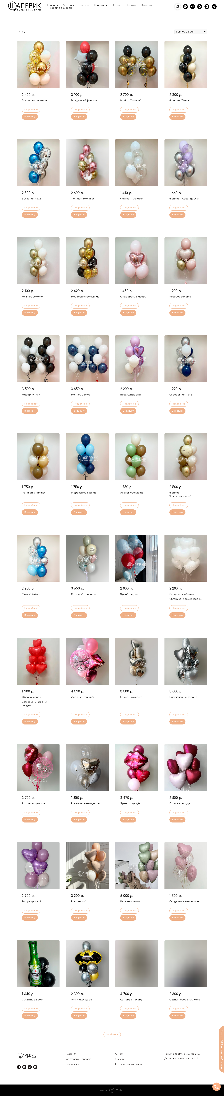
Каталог (147, 5)
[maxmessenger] (199, 6)
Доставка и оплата (76, 5)
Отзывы (130, 5)
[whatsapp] (206, 6)
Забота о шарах (61, 8)
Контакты (101, 5)
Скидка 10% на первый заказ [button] (221, 1049)
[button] (216, 1086)
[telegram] (192, 6)
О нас (117, 5)
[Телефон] (214, 6)
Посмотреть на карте (129, 1064)
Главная (52, 5)
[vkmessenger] (185, 6)
